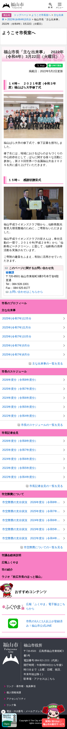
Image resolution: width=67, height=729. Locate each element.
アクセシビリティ (16, 698)
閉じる (3, 712)
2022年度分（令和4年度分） (20, 415)
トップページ (21, 15)
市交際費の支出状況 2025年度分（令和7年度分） (34, 511)
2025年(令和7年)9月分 (16, 345)
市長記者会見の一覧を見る (46, 485)
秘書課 (10, 272)
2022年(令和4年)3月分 (19, 19)
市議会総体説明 (11, 555)
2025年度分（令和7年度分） (20, 388)
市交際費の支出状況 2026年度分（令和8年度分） (34, 502)
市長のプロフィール (14, 303)
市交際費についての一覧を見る (43, 547)
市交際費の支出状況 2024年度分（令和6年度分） (34, 520)
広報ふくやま (10, 562)
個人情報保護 (14, 692)
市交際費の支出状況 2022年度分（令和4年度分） (34, 538)
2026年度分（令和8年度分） (20, 379)
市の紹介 (7, 569)
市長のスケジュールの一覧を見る (42, 424)
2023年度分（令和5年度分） (20, 406)
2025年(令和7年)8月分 (16, 354)
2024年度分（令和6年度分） (20, 397)
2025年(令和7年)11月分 (16, 327)
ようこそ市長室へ (41, 15)
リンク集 (11, 705)
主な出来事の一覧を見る (47, 363)
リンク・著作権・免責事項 (21, 686)
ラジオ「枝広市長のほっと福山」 (23, 576)
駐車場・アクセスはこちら (39, 678)
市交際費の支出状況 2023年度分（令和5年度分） (34, 529)
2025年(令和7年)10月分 (16, 336)
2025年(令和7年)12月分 (16, 318)
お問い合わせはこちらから (26, 291)
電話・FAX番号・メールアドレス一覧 (27, 711)
